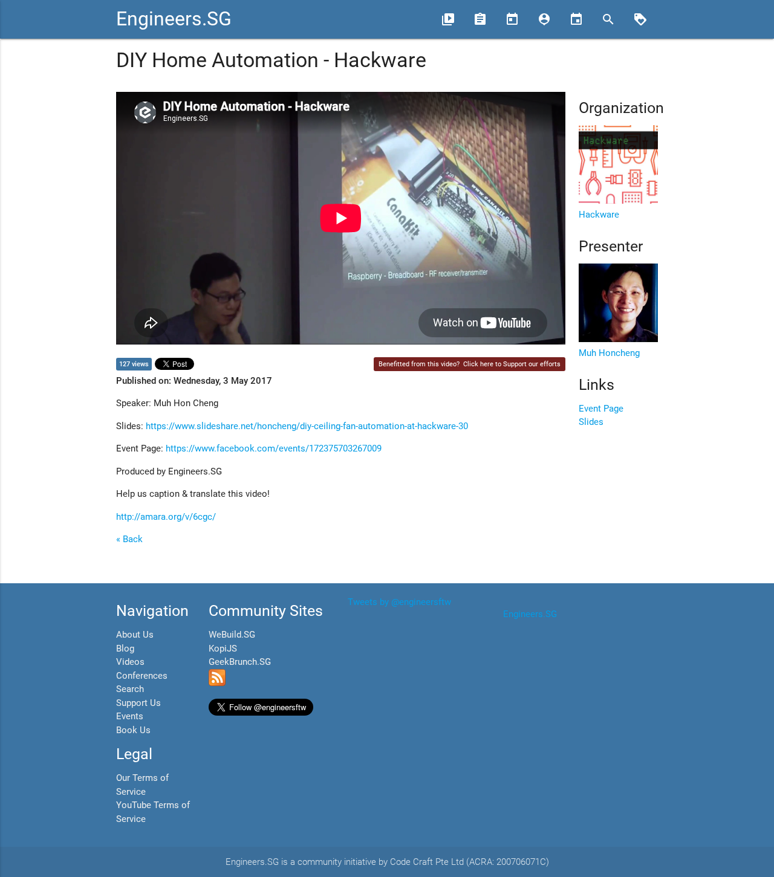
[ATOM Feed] (217, 683)
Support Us (138, 702)
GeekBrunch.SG (240, 661)
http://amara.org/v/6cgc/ (166, 516)
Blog (125, 648)
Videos (130, 661)
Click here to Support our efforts (512, 364)
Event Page (601, 408)
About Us (135, 634)
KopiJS (223, 648)
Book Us (133, 730)
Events (129, 716)
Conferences (141, 675)
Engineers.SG (174, 19)
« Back (129, 539)
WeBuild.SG (232, 634)
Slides (591, 421)
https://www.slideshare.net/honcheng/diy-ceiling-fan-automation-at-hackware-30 (307, 426)
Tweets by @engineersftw (399, 602)
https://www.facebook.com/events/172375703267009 (274, 448)
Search (130, 689)
